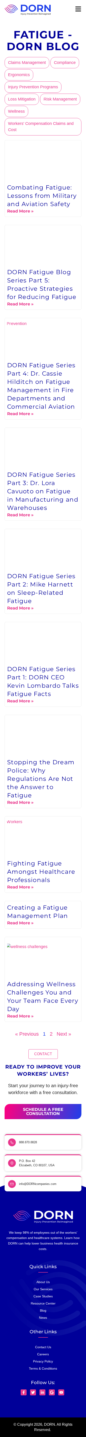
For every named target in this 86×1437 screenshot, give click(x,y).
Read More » (20, 211)
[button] (43, 1054)
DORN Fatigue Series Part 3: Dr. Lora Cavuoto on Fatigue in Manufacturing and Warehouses (42, 491)
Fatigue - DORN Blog (43, 40)
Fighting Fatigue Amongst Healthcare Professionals (41, 872)
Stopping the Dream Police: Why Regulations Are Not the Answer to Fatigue (41, 779)
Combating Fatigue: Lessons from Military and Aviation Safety (42, 196)
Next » (64, 1034)
